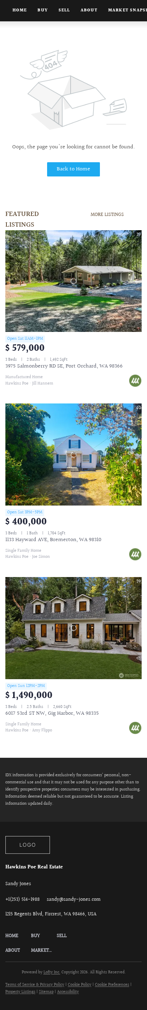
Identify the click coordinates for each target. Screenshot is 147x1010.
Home (19, 10)
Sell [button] (64, 10)
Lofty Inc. (52, 972)
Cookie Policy (79, 985)
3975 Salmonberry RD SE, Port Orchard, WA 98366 (64, 366)
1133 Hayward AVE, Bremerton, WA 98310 (53, 539)
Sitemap (46, 992)
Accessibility (68, 992)
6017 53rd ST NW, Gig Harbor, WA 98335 (52, 713)
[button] (18, 936)
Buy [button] (42, 10)
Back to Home (73, 169)
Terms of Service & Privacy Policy (34, 985)
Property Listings (20, 992)
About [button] (89, 10)
